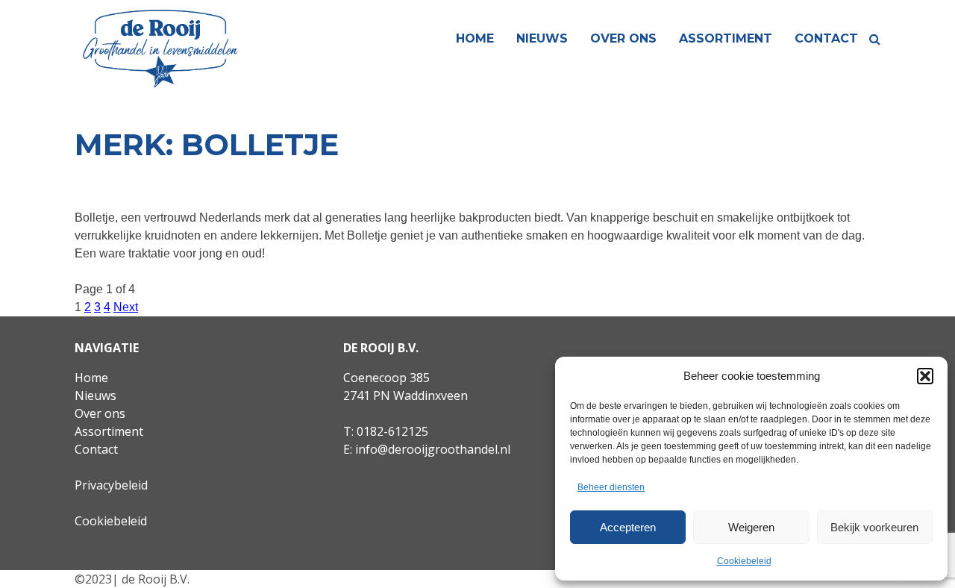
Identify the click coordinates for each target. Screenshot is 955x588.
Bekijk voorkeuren (874, 527)
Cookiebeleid (744, 561)
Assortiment (725, 38)
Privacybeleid (111, 485)
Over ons (623, 38)
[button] (925, 376)
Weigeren (751, 527)
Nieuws (542, 38)
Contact (826, 38)
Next (125, 307)
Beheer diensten (611, 487)
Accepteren (628, 527)
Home (475, 38)
